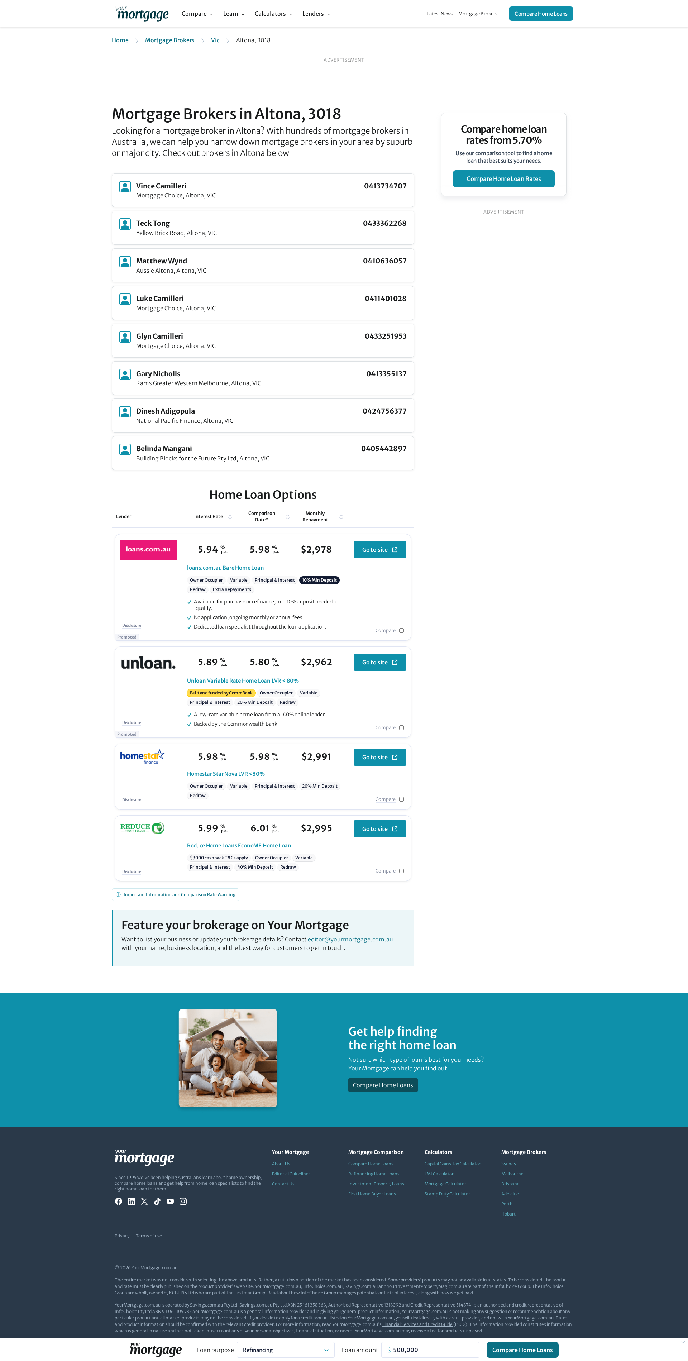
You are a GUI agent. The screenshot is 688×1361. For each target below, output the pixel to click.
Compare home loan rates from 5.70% (504, 135)
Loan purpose (215, 1349)
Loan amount (360, 1349)
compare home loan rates (504, 179)
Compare (194, 13)
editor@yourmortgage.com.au (350, 939)
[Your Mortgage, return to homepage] (142, 14)
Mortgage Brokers (477, 14)
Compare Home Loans (541, 13)
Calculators (270, 13)
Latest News (440, 14)
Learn (230, 13)
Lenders (313, 13)
